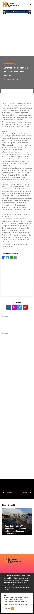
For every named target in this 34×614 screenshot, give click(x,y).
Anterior (9, 493)
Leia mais (7, 608)
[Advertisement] (17, 35)
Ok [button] (12, 608)
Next (29, 523)
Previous (5, 523)
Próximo (25, 493)
